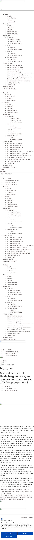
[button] (17, 91)
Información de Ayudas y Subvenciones (19, 77)
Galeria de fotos (12, 32)
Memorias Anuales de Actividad (16, 79)
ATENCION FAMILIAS (9, 88)
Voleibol (9, 51)
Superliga (6, 24)
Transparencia (11, 22)
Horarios (12, 47)
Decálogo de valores (13, 83)
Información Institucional (14, 65)
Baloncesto (10, 37)
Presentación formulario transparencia (18, 81)
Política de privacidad (27, 517)
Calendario (10, 28)
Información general (16, 43)
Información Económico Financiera (17, 75)
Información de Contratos (15, 67)
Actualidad (10, 30)
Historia (9, 16)
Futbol (8, 45)
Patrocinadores (8, 86)
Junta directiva (11, 18)
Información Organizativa (14, 71)
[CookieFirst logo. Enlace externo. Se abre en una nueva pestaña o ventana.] (1, 519)
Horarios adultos (15, 39)
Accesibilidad (11, 85)
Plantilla (9, 26)
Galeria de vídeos (12, 34)
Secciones (6, 35)
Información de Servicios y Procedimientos (20, 73)
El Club (5, 14)
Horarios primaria (15, 41)
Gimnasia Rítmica (12, 57)
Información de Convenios (15, 69)
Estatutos (10, 20)
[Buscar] (1, 177)
